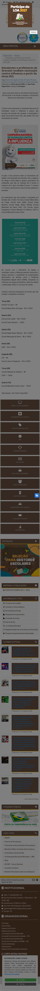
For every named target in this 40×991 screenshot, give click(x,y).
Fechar (33, 32)
